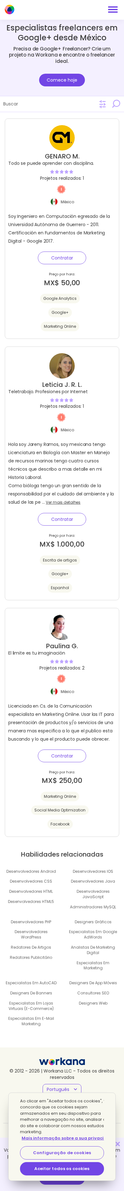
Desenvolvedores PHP (31, 922)
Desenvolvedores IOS (93, 871)
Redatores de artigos (31, 947)
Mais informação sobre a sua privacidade (69, 1138)
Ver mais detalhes (63, 502)
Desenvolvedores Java (93, 881)
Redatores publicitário (31, 957)
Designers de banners (31, 993)
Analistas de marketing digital (93, 950)
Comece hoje (62, 80)
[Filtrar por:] (102, 104)
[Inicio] (9, 9)
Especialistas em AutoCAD (31, 983)
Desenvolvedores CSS (31, 881)
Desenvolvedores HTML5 (31, 901)
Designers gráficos (93, 922)
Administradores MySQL (93, 907)
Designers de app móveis (93, 983)
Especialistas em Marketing (93, 965)
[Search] (116, 104)
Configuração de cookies (62, 1153)
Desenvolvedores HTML (31, 891)
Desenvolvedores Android (31, 871)
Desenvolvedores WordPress (31, 934)
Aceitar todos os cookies (61, 1169)
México (67, 202)
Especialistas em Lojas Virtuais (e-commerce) (31, 1005)
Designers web (93, 1003)
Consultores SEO (93, 993)
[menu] (113, 9)
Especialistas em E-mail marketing (31, 1021)
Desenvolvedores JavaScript (93, 894)
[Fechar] (117, 1144)
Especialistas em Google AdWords (93, 934)
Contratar (62, 258)
